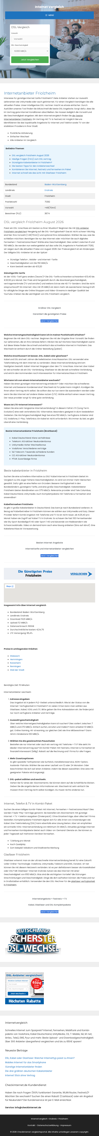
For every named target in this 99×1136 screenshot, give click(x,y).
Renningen (15, 666)
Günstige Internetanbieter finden (23, 1066)
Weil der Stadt (17, 669)
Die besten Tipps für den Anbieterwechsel (33, 165)
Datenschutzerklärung (48, 1125)
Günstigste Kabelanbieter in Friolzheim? (32, 162)
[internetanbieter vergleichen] (33, 954)
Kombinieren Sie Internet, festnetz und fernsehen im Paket (41, 169)
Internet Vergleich (49, 7)
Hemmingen (16, 659)
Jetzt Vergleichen (49, 320)
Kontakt (31, 1125)
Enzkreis (49, 190)
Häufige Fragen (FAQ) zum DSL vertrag (31, 159)
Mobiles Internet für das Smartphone (25, 1062)
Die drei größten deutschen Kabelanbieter (28, 1071)
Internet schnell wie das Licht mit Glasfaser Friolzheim (39, 172)
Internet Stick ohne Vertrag (20, 1075)
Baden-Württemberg (55, 184)
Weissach (15, 655)
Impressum (66, 1125)
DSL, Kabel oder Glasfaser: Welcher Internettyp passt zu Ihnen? (40, 1058)
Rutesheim (15, 662)
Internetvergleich (39, 1118)
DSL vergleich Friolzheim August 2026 (30, 155)
